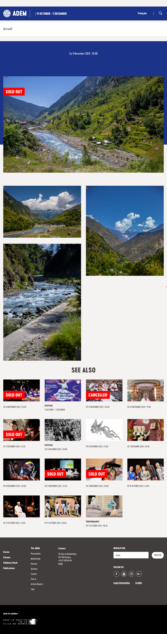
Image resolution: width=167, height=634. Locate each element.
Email (60, 564)
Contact (34, 574)
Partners (34, 564)
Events (6, 552)
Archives (34, 569)
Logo (32, 589)
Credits (138, 583)
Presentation (36, 554)
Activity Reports (37, 584)
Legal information (122, 583)
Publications (9, 568)
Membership (35, 559)
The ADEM (35, 548)
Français (142, 13)
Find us (33, 579)
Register (157, 555)
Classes (6, 558)
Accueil (7, 29)
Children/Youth (10, 563)
